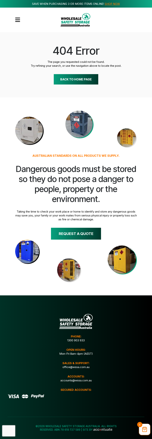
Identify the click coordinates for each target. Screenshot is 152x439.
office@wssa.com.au (76, 367)
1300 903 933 (76, 340)
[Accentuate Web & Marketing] (102, 429)
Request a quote (76, 233)
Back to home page (76, 79)
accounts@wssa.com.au (76, 380)
